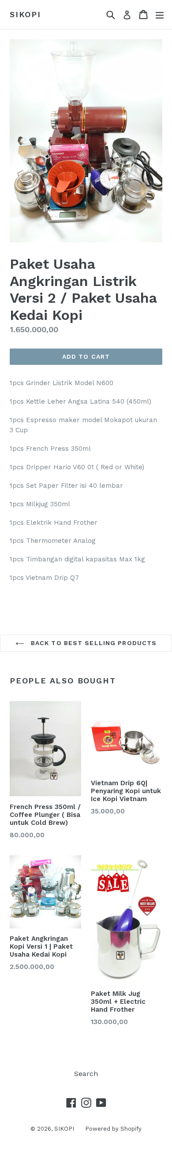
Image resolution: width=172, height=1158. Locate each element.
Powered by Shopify (113, 1128)
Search (86, 1073)
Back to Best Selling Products (93, 642)
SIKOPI (25, 14)
